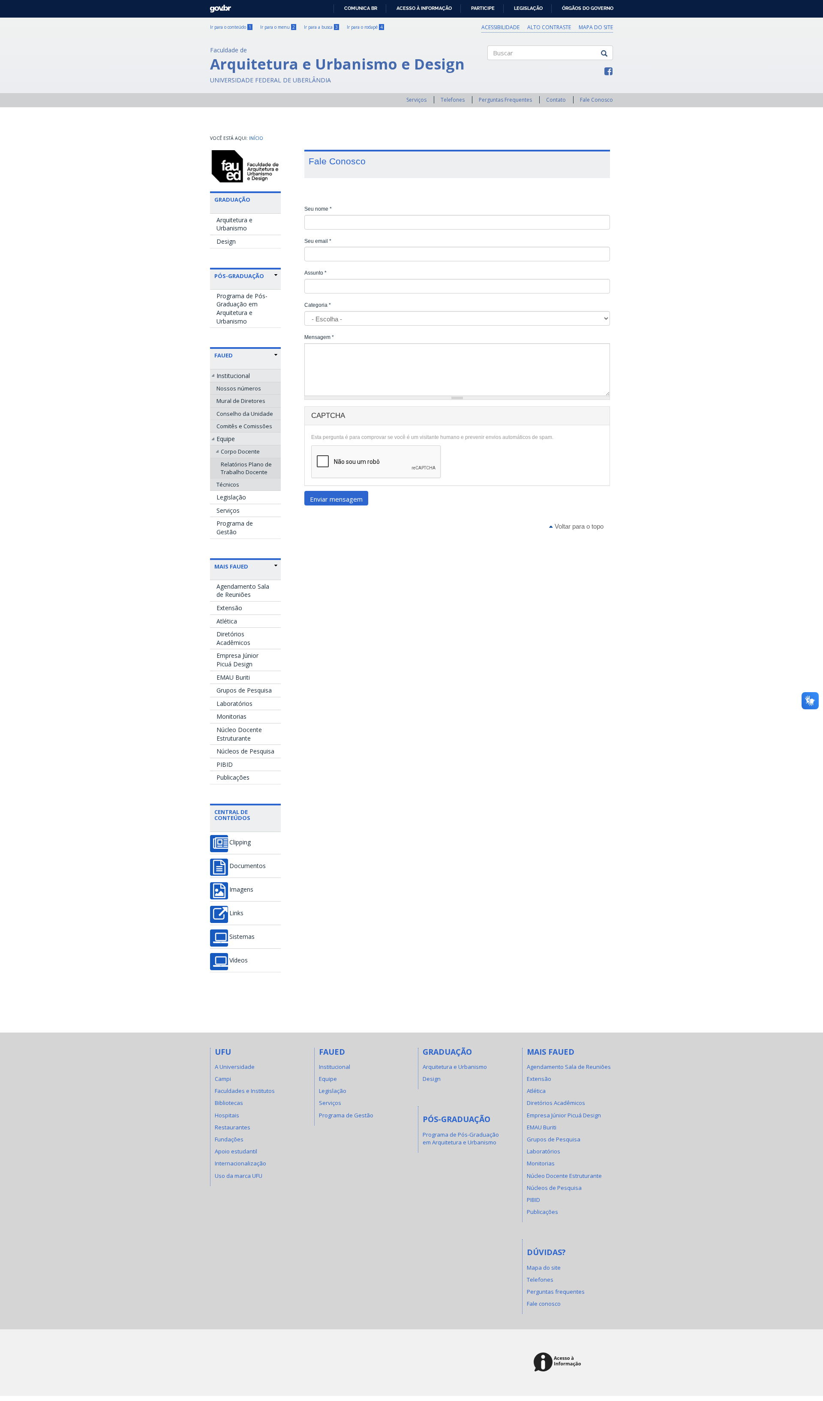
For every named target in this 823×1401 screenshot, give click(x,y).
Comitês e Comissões (244, 426)
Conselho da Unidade (244, 414)
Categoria (317, 305)
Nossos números (238, 388)
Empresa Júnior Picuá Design (237, 659)
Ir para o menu (277, 27)
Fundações (229, 1139)
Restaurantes (232, 1127)
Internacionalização (240, 1163)
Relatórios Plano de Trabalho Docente (246, 468)
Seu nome (318, 209)
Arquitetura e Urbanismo (234, 224)
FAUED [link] (223, 355)
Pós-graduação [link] (239, 276)
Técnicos (227, 484)
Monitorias (231, 716)
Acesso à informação (424, 8)
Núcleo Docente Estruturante (239, 734)
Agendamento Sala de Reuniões (242, 590)
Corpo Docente (240, 451)
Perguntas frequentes (556, 1291)
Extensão (229, 608)
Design (226, 241)
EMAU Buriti (233, 677)
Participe (483, 8)
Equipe (225, 439)
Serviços (416, 99)
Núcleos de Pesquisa (245, 751)
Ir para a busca (321, 27)
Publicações (232, 777)
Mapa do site (596, 27)
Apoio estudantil (236, 1151)
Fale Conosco (596, 99)
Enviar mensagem (336, 499)
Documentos (247, 866)
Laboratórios (234, 703)
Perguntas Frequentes (505, 99)
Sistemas (242, 937)
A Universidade (235, 1067)
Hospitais (227, 1115)
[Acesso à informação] (559, 1362)
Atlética (226, 621)
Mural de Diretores (240, 401)
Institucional (233, 376)
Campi (223, 1079)
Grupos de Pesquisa (244, 690)
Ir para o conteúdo (230, 27)
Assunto (315, 273)
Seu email (317, 241)
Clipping (240, 842)
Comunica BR (360, 8)
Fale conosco (544, 1303)
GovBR (217, 6)
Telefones (453, 99)
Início (256, 138)
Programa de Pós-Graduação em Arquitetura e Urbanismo (241, 308)
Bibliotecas (229, 1103)
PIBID (224, 764)
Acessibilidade (500, 27)
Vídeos (238, 960)
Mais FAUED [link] (231, 566)
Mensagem (319, 337)
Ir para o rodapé (365, 27)
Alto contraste (549, 27)
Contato (556, 99)
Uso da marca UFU (238, 1176)
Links (236, 913)
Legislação (528, 8)
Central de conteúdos (232, 815)
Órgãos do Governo (587, 8)
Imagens (241, 890)
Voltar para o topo (578, 526)
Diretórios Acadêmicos (233, 638)
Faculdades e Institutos (245, 1091)
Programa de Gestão (234, 527)
